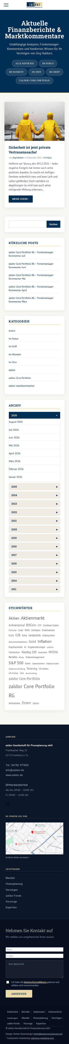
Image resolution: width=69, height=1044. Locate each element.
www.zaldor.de (14, 775)
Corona (12, 630)
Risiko (21, 657)
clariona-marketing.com (42, 1038)
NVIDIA (53, 652)
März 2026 (14, 461)
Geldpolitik (34, 635)
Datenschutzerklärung (35, 982)
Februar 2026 (16, 469)
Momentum (14, 652)
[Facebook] (7, 804)
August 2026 (16, 421)
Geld (24, 635)
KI (25, 647)
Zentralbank (14, 703)
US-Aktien (43, 668)
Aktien (14, 618)
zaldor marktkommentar (21, 385)
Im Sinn (36, 71)
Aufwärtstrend (17, 625)
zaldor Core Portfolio (34, 80)
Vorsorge (11, 901)
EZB (17, 635)
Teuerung (32, 668)
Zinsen (26, 703)
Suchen (53, 224)
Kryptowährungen (36, 647)
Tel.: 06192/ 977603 (17, 765)
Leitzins (50, 647)
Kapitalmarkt (16, 647)
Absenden (19, 993)
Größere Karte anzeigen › (18, 857)
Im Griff (54, 71)
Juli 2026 (14, 429)
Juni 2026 (14, 437)
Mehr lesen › (20, 198)
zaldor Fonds (13, 895)
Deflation (35, 630)
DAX (27, 630)
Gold (32, 641)
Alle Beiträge (24, 63)
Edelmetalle (48, 630)
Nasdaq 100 (29, 652)
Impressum (39, 1012)
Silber (28, 663)
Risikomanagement (35, 657)
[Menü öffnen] (6, 5)
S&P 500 (16, 662)
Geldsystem (48, 635)
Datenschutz (55, 1012)
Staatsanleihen (38, 663)
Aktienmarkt (33, 618)
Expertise (11, 907)
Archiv (12, 330)
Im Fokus (48, 63)
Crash (20, 630)
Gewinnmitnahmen (18, 641)
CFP (39, 625)
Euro (11, 635)
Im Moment (16, 71)
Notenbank (42, 652)
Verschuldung (31, 673)
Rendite (13, 657)
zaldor (12, 370)
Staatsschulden (52, 663)
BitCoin (31, 625)
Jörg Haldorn (18, 157)
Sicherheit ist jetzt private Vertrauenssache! (29, 149)
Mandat (10, 878)
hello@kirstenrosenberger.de (48, 1034)
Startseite (12, 1012)
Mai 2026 (14, 445)
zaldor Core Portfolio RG (31, 691)
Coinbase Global (51, 625)
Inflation (44, 641)
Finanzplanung (14, 883)
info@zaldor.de (15, 770)
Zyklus (36, 703)
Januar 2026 (15, 477)
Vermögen (12, 889)
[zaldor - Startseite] (34, 5)
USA (22, 673)
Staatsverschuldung (17, 669)
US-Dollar (13, 673)
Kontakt (26, 1012)
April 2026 (14, 453)
